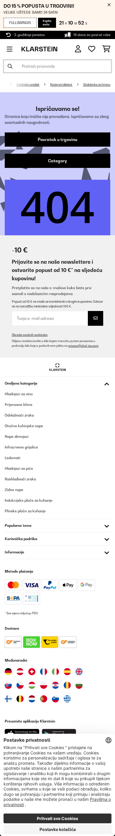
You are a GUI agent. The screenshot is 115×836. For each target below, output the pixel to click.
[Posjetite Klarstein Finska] (8, 698)
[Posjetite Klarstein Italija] (55, 671)
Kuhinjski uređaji (28, 84)
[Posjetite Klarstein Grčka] (67, 699)
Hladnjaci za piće (19, 468)
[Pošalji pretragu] (10, 66)
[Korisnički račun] (78, 49)
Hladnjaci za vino (19, 394)
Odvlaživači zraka (19, 415)
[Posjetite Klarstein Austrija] (20, 671)
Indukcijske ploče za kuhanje (28, 500)
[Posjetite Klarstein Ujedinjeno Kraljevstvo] (79, 671)
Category (57, 160)
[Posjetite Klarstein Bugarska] (79, 685)
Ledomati (12, 458)
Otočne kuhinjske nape (24, 426)
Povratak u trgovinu (57, 139)
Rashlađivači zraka (20, 479)
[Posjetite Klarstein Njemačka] (8, 671)
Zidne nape (14, 489)
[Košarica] (106, 49)
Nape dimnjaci (17, 436)
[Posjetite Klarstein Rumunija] (67, 685)
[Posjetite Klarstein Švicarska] (31, 671)
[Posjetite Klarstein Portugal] (43, 698)
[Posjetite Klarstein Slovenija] (55, 698)
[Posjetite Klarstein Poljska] (43, 685)
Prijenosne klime (18, 404)
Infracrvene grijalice (21, 447)
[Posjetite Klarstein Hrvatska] (55, 685)
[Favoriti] (91, 49)
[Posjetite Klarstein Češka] (20, 685)
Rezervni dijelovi (61, 84)
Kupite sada (47, 22)
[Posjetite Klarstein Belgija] (20, 698)
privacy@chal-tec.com (83, 345)
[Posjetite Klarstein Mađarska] (31, 685)
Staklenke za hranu (96, 84)
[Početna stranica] (9, 84)
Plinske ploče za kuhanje (25, 511)
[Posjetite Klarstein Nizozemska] (31, 698)
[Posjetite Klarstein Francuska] (43, 671)
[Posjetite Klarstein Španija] (67, 671)
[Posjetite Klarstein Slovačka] (8, 685)
